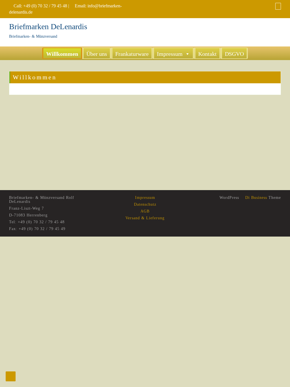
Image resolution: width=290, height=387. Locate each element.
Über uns (96, 54)
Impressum (170, 54)
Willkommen (62, 54)
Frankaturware (132, 54)
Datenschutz (145, 204)
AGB (145, 211)
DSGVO (234, 54)
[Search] (278, 6)
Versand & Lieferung (145, 218)
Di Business (255, 197)
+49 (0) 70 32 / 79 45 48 (45, 5)
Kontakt (207, 54)
